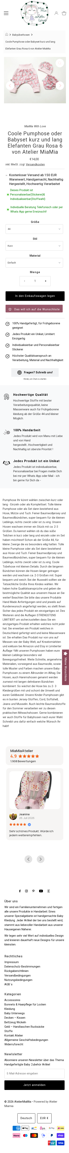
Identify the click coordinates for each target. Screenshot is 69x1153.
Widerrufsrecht (13, 1044)
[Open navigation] (6, 13)
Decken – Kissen (14, 1017)
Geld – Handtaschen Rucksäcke (24, 1026)
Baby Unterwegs (14, 1013)
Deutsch (26, 1118)
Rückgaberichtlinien (16, 971)
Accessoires (12, 1000)
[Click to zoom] (60, 63)
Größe (35, 222)
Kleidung (9, 1009)
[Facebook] (20, 891)
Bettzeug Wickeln (15, 1022)
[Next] (60, 85)
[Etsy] (49, 891)
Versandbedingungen (17, 975)
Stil (35, 239)
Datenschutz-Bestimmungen (22, 966)
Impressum (11, 962)
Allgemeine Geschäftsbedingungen (26, 1040)
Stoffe (8, 1031)
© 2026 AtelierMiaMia (17, 1101)
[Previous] (10, 85)
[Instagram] (26, 891)
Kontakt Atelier (13, 1035)
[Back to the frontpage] (7, 34)
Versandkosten (35, 164)
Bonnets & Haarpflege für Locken (25, 1004)
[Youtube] (41, 891)
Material (35, 255)
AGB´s (8, 984)
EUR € (44, 1118)
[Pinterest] (33, 891)
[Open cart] (64, 13)
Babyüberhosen (21, 34)
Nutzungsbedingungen (18, 980)
